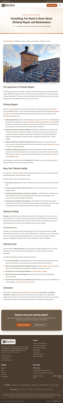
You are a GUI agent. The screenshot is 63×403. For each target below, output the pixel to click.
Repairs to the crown (53, 144)
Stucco (52, 385)
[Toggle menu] (60, 5)
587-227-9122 (6, 1)
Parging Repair (36, 349)
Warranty (3, 372)
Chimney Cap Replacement (39, 345)
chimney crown (22, 282)
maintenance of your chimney (30, 292)
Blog (2, 370)
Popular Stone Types (38, 356)
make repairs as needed (40, 271)
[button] (31, 63)
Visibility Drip (55, 401)
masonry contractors (48, 266)
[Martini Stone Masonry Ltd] (8, 5)
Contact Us (4, 374)
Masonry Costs (15, 385)
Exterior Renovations (38, 354)
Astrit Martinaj (9, 41)
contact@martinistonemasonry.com (41, 370)
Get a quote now (52, 5)
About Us (3, 368)
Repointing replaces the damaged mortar (40, 122)
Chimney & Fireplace (25, 385)
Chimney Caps (34, 385)
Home (13, 26)
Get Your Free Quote (23, 325)
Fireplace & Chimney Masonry (40, 343)
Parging (57, 385)
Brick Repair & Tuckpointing (39, 347)
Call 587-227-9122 (40, 325)
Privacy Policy (4, 376)
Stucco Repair (36, 352)
